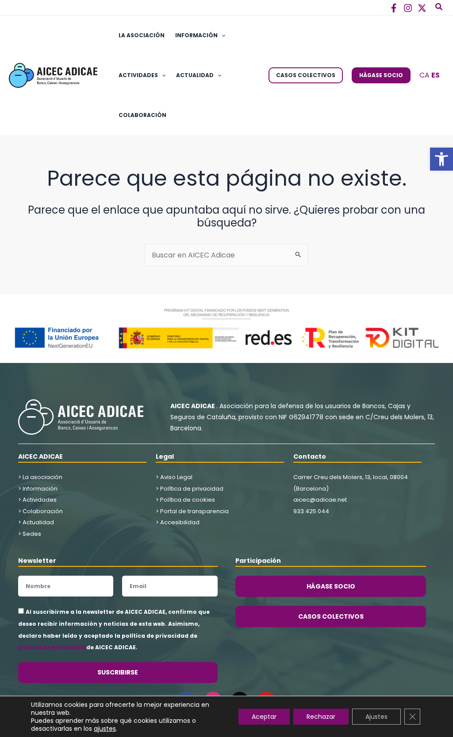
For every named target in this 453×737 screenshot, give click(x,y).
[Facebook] (393, 8)
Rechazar (321, 716)
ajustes (105, 729)
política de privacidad (51, 647)
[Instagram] (407, 8)
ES (435, 75)
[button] (441, 159)
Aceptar (264, 716)
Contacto (309, 456)
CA (424, 75)
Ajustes (376, 716)
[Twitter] (422, 8)
